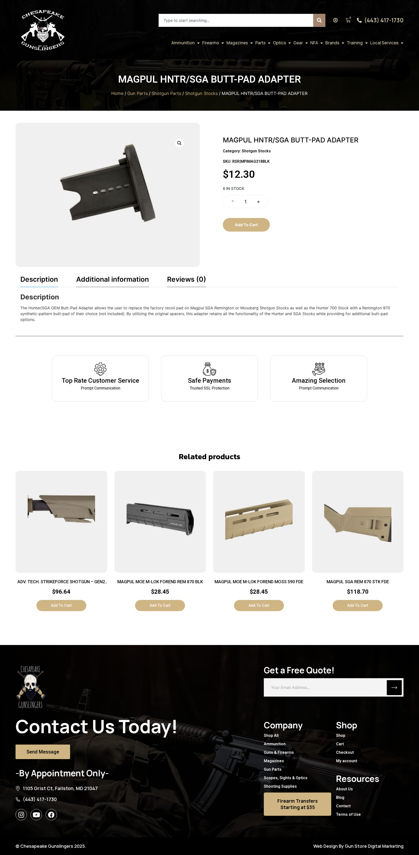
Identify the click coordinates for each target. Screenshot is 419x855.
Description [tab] (39, 279)
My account (346, 761)
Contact (343, 806)
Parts (260, 43)
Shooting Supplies (280, 786)
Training (355, 43)
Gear (298, 43)
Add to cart (246, 224)
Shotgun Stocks (201, 93)
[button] (179, 143)
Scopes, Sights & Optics (285, 778)
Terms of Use (348, 814)
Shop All (271, 735)
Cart (340, 744)
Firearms (210, 43)
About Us (344, 789)
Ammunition (183, 43)
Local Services (384, 43)
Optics (279, 43)
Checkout (345, 752)
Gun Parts (137, 93)
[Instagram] (21, 814)
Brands (332, 43)
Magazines (237, 43)
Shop (340, 735)
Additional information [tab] (112, 279)
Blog (340, 797)
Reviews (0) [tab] (186, 279)
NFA (314, 43)
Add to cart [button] (61, 605)
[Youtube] (36, 814)
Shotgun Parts (166, 93)
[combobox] (236, 20)
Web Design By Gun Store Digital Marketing (358, 846)
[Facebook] (51, 814)
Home (117, 93)
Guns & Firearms (279, 752)
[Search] (319, 20)
